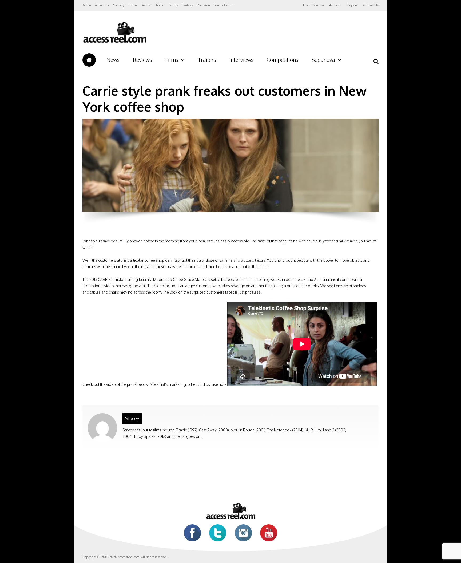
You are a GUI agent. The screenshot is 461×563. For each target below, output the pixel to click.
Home (89, 60)
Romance (203, 5)
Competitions (282, 59)
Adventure (102, 5)
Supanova (323, 59)
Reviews (142, 59)
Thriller (159, 5)
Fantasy (187, 5)
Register (352, 5)
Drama (145, 5)
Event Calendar (313, 5)
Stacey (132, 418)
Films (171, 59)
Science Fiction (223, 5)
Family (173, 5)
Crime (132, 5)
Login (337, 5)
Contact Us (371, 5)
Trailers (207, 59)
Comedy (118, 5)
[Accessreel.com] (114, 43)
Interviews (241, 59)
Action (86, 5)
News (113, 59)
